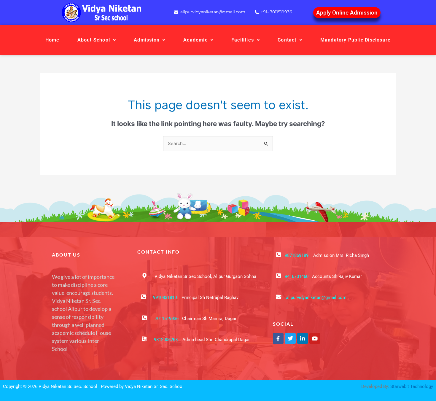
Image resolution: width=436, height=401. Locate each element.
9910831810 (165, 297)
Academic (195, 40)
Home (52, 40)
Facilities (242, 40)
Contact (287, 40)
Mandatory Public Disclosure (355, 40)
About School (93, 40)
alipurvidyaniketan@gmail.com (316, 297)
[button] (97, 40)
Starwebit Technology (411, 386)
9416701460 (296, 276)
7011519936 (167, 318)
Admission (147, 40)
